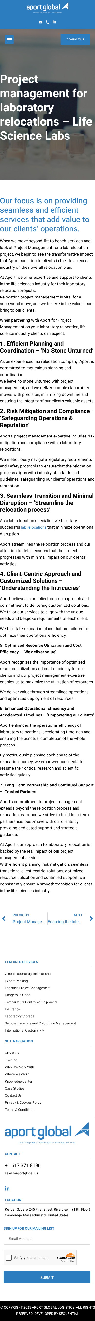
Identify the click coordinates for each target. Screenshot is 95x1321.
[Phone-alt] (47, 22)
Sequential (69, 1313)
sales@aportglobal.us (21, 1173)
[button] (9, 39)
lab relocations (34, 527)
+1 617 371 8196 (23, 1165)
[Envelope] (40, 22)
